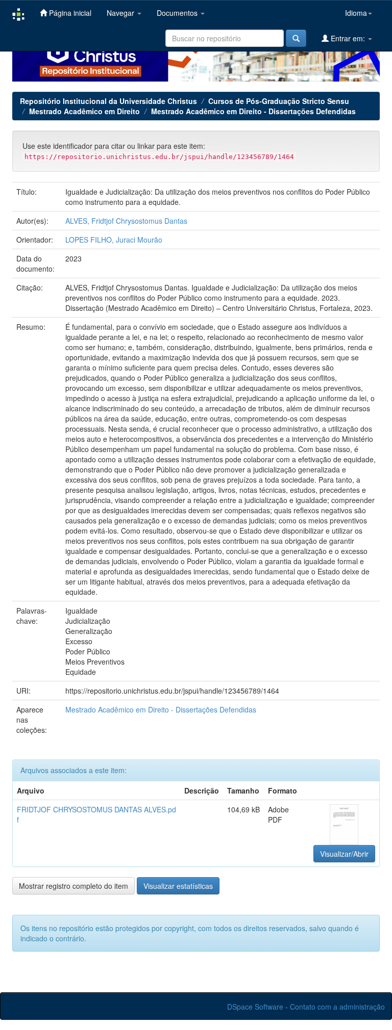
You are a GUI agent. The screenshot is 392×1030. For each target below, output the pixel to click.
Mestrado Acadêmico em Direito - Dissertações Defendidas (253, 111)
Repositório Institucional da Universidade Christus (108, 101)
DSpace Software (255, 1006)
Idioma (356, 13)
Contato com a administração (337, 1006)
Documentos (178, 13)
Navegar (121, 13)
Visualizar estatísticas (178, 886)
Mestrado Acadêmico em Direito (84, 111)
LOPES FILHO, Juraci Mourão (113, 239)
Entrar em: (348, 38)
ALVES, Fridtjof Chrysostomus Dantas (126, 221)
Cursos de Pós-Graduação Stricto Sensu (278, 101)
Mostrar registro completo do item (73, 886)
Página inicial (69, 13)
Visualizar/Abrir (344, 854)
